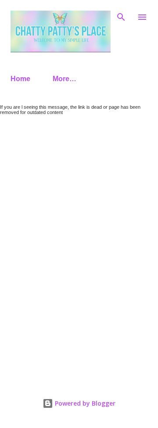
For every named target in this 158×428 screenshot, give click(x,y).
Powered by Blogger (84, 403)
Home (20, 78)
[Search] (121, 16)
